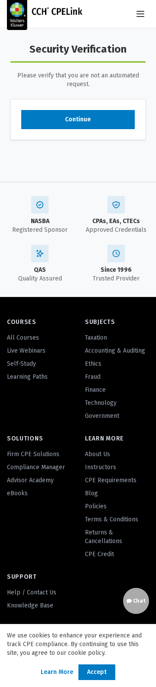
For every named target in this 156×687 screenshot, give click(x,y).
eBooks (17, 493)
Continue (78, 119)
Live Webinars (26, 350)
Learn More (57, 672)
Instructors (100, 467)
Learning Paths (27, 376)
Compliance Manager (36, 467)
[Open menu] (140, 14)
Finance (95, 390)
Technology (101, 403)
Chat (139, 601)
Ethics (93, 363)
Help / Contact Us (31, 592)
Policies (96, 506)
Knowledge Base (30, 605)
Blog (91, 493)
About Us (97, 454)
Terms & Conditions (111, 519)
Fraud (93, 376)
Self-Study (21, 363)
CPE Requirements (110, 480)
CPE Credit (99, 554)
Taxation (96, 337)
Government (102, 416)
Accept (97, 672)
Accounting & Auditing (115, 350)
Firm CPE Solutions (33, 454)
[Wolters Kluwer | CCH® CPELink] (44, 14)
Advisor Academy (30, 480)
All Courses (23, 337)
